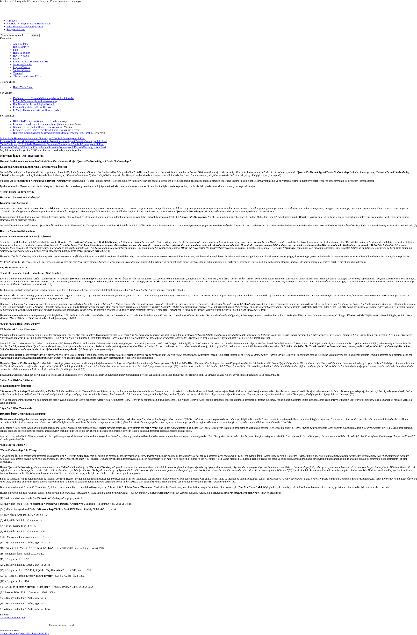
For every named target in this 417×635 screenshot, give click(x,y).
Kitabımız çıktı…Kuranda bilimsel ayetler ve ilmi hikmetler (43, 98)
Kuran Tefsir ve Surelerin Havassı (30, 61)
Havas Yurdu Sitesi (23, 87)
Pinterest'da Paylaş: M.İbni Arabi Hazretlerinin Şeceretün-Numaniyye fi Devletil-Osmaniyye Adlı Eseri (53, 147)
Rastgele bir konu (16, 29)
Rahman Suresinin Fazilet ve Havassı (32, 107)
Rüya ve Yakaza (21, 67)
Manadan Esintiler (22, 64)
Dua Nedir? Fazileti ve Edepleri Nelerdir (34, 104)
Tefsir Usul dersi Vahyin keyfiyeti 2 (25, 26)
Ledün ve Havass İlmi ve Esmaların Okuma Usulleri (40, 130)
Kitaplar (17, 58)
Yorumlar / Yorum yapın (12, 617)
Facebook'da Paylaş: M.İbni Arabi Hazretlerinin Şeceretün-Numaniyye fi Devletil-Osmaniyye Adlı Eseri (53, 141)
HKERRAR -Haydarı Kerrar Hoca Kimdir (29, 23)
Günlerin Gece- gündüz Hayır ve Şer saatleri (36, 127)
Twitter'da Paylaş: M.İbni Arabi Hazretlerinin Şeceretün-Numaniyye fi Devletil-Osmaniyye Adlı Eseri (52, 144)
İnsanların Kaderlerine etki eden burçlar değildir (37, 124)
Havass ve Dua (21, 55)
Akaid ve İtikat (20, 44)
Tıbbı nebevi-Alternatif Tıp (27, 76)
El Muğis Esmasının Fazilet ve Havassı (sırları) (37, 110)
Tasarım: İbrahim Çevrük (13, 633)
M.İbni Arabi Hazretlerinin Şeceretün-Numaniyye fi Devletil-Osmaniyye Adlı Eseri (42, 138)
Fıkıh (15, 49)
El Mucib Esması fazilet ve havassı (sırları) (35, 101)
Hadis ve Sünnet (21, 52)
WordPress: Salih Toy (37, 633)
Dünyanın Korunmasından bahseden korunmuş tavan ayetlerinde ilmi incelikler (53, 132)
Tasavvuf (17, 73)
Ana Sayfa (12, 20)
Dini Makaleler (21, 46)
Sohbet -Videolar (21, 70)
